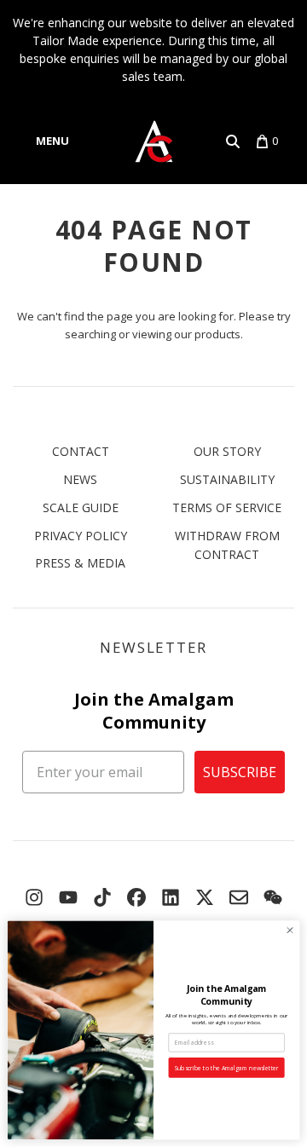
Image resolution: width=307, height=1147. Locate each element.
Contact (80, 451)
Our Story (227, 451)
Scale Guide (81, 507)
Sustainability (227, 479)
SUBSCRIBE (239, 772)
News (80, 479)
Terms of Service (226, 507)
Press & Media (80, 563)
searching (90, 334)
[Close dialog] (289, 930)
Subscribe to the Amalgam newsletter (226, 1067)
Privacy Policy (80, 535)
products (217, 334)
